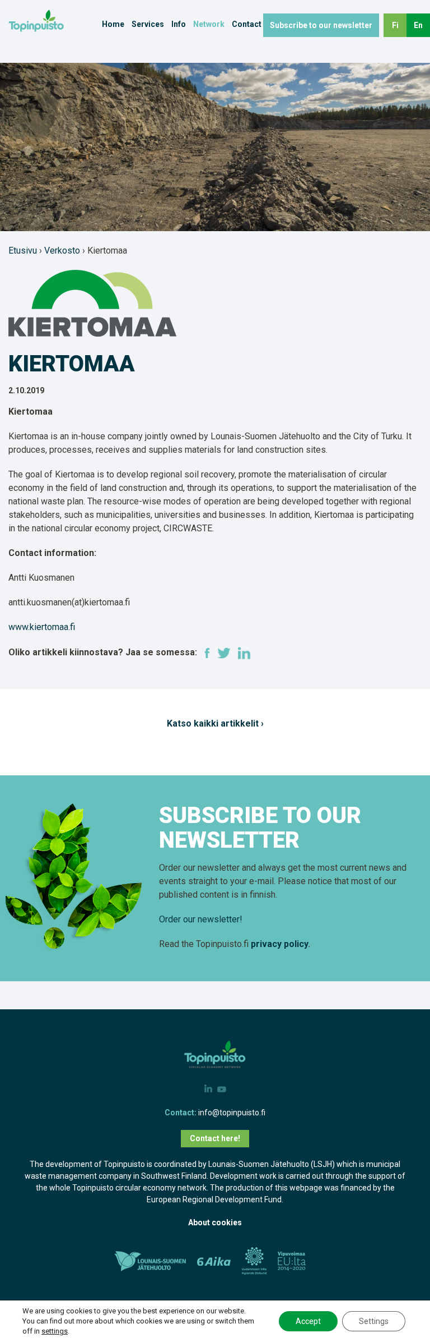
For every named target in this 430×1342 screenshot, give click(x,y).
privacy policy (279, 944)
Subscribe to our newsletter (321, 25)
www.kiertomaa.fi (41, 627)
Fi (395, 25)
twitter (223, 653)
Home (113, 24)
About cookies (215, 1222)
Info (178, 24)
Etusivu (22, 250)
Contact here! (215, 1138)
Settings (374, 1321)
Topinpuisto (50, 21)
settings (54, 1331)
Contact (246, 24)
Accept (308, 1321)
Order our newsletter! (200, 919)
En (418, 25)
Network (209, 24)
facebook (207, 653)
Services (148, 24)
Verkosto (62, 250)
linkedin (244, 653)
